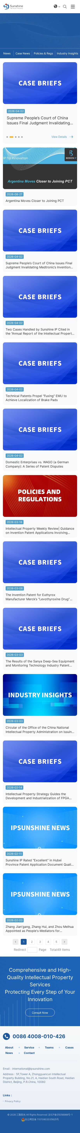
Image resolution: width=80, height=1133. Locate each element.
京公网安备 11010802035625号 (42, 1119)
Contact (29, 1053)
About (9, 1047)
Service (29, 1047)
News (6, 53)
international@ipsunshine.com (31, 1068)
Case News (23, 53)
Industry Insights (67, 53)
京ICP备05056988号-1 (60, 1114)
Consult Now (40, 1012)
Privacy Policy (13, 1101)
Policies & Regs (43, 53)
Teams (49, 1047)
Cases (69, 1047)
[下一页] (64, 942)
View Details (59, 136)
